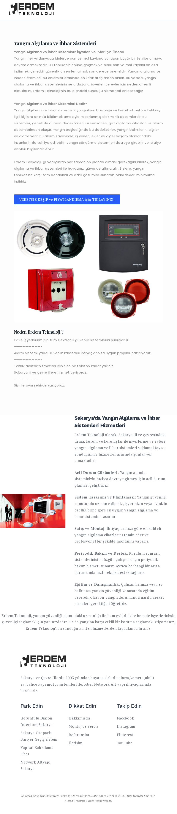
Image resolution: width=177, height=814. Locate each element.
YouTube (125, 742)
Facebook (125, 718)
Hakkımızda (79, 718)
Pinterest (125, 734)
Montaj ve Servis (83, 726)
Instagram (126, 726)
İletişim (75, 742)
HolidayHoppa (103, 800)
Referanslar (79, 734)
